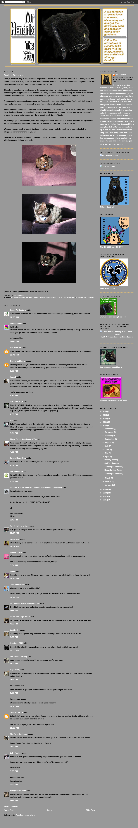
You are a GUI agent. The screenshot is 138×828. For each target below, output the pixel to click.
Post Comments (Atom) (25, 815)
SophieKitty (15, 670)
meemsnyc (14, 539)
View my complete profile (112, 144)
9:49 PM (14, 520)
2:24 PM (14, 395)
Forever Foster (16, 552)
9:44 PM (14, 680)
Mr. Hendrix (121, 74)
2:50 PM (14, 414)
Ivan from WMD (16, 643)
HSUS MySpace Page (109, 337)
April (107, 457)
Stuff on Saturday (67, 297)
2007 (105, 496)
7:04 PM (14, 465)
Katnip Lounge (16, 323)
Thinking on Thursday (113, 467)
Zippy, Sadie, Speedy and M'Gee (23, 439)
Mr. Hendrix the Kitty (69, 11)
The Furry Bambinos (18, 734)
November (109, 432)
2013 (105, 415)
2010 (105, 426)
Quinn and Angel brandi (20, 617)
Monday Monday (111, 460)
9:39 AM (14, 747)
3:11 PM (14, 611)
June (107, 450)
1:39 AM (14, 693)
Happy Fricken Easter (113, 470)
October (108, 436)
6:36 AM (14, 801)
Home (49, 810)
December (109, 429)
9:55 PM (14, 637)
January (108, 485)
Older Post (90, 810)
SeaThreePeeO (16, 348)
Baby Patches (15, 753)
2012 (105, 419)
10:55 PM (14, 650)
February (109, 481)
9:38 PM (14, 481)
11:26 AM (14, 317)
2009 (105, 489)
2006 (105, 500)
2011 (105, 422)
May (107, 453)
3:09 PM (14, 771)
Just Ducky (14, 630)
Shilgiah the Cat (16, 712)
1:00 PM (14, 371)
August (108, 443)
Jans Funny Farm (17, 585)
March (108, 478)
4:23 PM (14, 624)
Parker (12, 571)
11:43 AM (14, 578)
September (110, 439)
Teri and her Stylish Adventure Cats (25, 603)
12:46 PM (14, 355)
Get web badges (126, 337)
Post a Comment (11, 806)
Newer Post (8, 810)
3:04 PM (14, 433)
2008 (105, 493)
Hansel (13, 377)
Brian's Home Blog (18, 458)
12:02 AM (14, 546)
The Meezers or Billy (18, 656)
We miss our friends (85, 297)
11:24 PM (14, 533)
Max (11, 420)
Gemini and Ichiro (17, 361)
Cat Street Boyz (16, 401)
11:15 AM (14, 706)
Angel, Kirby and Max (19, 526)
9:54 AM (14, 565)
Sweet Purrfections (18, 310)
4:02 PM (14, 452)
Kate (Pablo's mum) (18, 791)
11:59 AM (14, 342)
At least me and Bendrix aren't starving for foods (34, 297)
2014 (105, 412)
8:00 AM (14, 664)
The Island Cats (16, 471)
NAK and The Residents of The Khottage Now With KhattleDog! (36, 487)
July (107, 446)
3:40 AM (14, 785)
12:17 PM (14, 597)
